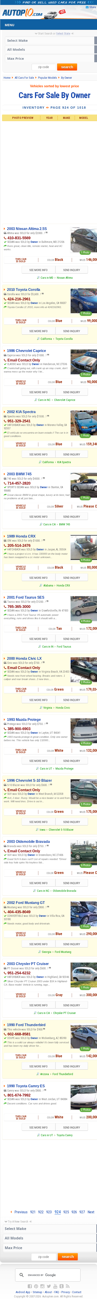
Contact (76, 1292)
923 (49, 1212)
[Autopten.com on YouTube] (55, 1286)
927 (82, 1212)
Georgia (46, 952)
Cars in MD (47, 277)
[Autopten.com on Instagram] (42, 1286)
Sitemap (37, 1292)
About (48, 1292)
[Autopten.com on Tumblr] (62, 1286)
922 (41, 1212)
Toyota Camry (64, 1135)
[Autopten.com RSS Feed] (67, 1286)
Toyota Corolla (64, 338)
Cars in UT (46, 768)
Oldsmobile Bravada (64, 890)
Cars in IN (47, 646)
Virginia (47, 707)
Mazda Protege (64, 768)
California (46, 338)
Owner (34, 242)
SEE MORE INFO (38, 270)
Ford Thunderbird (63, 1074)
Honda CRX (63, 585)
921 (33, 1212)
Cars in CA (49, 524)
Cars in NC (44, 400)
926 (74, 1212)
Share (92, 7)
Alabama (48, 585)
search (67, 67)
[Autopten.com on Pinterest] (36, 1286)
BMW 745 (64, 524)
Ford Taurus (64, 646)
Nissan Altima (65, 277)
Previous (20, 1212)
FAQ (56, 1292)
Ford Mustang (63, 952)
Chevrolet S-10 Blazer (61, 829)
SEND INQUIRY (71, 270)
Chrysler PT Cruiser (64, 1013)
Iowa (42, 829)
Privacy (65, 1292)
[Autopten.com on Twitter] (49, 1286)
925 (66, 1212)
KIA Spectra (64, 462)
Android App (23, 1292)
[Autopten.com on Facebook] (30, 1286)
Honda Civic (63, 707)
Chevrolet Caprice (64, 400)
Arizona (44, 1074)
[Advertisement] (48, 171)
